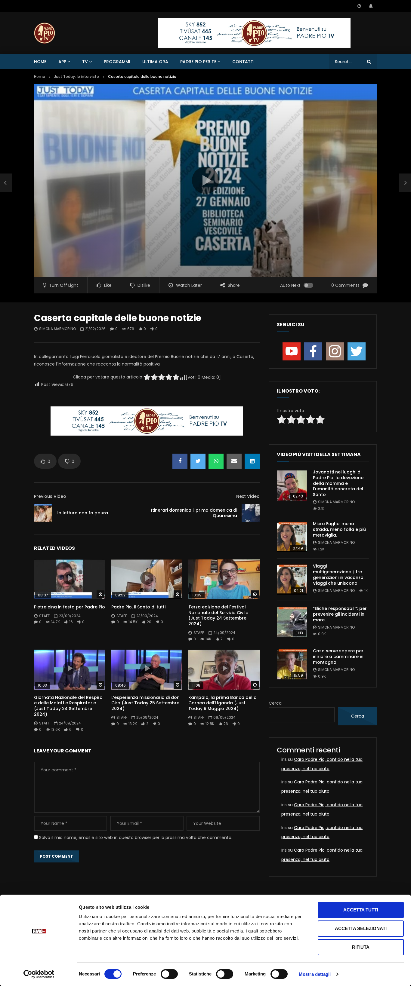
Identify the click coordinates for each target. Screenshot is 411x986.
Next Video (248, 496)
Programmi (117, 62)
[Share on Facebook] (179, 461)
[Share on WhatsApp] (216, 461)
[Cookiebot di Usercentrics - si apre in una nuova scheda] (39, 974)
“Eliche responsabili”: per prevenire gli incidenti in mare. (340, 614)
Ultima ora (155, 62)
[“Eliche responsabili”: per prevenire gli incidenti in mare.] (292, 622)
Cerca (275, 703)
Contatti (243, 62)
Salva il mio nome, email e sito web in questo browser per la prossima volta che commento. (135, 837)
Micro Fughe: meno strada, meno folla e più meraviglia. (339, 529)
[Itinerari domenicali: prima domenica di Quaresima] (251, 513)
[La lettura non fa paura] (6, 182)
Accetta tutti (360, 909)
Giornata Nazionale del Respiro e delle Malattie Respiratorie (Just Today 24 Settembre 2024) (68, 706)
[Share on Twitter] (198, 461)
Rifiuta (360, 947)
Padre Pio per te (198, 62)
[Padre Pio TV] (44, 33)
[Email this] (234, 461)
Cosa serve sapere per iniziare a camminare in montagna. (338, 656)
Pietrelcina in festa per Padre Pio (69, 607)
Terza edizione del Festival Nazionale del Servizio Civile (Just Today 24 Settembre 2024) (218, 615)
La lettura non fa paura (82, 513)
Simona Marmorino (57, 328)
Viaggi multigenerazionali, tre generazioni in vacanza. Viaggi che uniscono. (338, 574)
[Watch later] (359, 6)
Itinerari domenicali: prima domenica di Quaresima (194, 513)
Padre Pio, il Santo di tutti (138, 607)
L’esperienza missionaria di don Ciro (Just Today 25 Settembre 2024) (145, 703)
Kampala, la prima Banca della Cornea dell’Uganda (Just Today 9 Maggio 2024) (222, 703)
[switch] (169, 974)
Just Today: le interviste (76, 76)
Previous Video (50, 496)
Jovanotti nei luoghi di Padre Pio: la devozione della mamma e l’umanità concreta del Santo (338, 483)
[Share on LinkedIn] (252, 461)
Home (40, 62)
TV (85, 62)
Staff (44, 615)
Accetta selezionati (361, 928)
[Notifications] (371, 6)
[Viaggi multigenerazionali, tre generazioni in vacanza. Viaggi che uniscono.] (292, 580)
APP (62, 62)
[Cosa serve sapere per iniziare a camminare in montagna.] (292, 664)
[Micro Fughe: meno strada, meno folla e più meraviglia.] (292, 537)
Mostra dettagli (315, 974)
